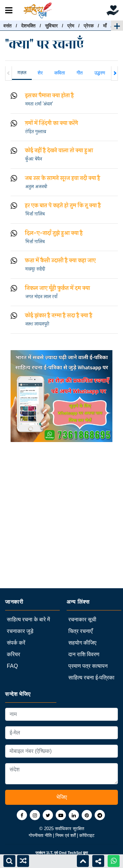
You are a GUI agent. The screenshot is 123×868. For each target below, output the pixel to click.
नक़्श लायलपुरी (37, 324)
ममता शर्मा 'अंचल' (39, 104)
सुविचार (51, 25)
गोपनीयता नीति (41, 835)
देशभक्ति (28, 25)
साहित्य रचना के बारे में (28, 619)
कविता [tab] (59, 72)
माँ (105, 25)
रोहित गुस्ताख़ (35, 131)
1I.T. (49, 853)
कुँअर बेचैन (33, 159)
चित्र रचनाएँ (80, 631)
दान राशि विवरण (83, 654)
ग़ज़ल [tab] (21, 72)
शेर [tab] (40, 72)
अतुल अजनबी (36, 186)
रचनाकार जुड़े (20, 631)
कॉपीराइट (86, 835)
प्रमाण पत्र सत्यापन (88, 666)
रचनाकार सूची (82, 619)
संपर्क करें (16, 643)
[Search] (9, 861)
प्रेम (70, 25)
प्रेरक (89, 25)
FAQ (12, 666)
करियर (13, 654)
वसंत (7, 25)
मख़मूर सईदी (35, 269)
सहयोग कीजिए (82, 643)
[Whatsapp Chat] (114, 861)
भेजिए (61, 797)
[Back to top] (83, 861)
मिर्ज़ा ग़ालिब (35, 214)
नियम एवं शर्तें (66, 835)
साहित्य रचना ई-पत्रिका (91, 677)
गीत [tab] (80, 72)
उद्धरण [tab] (99, 72)
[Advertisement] (61, 526)
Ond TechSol (70, 853)
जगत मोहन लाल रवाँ (41, 296)
